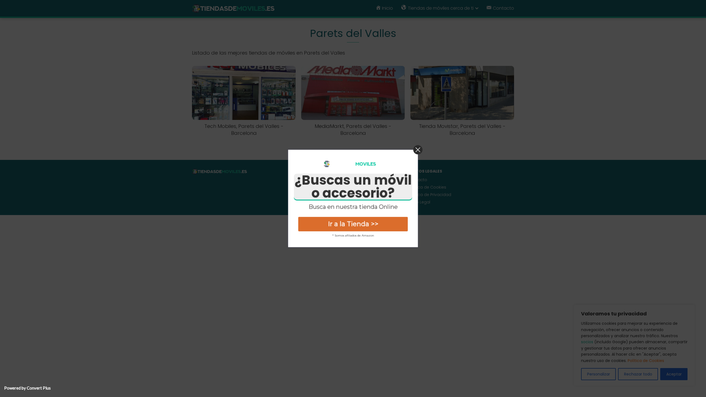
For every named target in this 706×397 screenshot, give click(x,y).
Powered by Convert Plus (27, 387)
